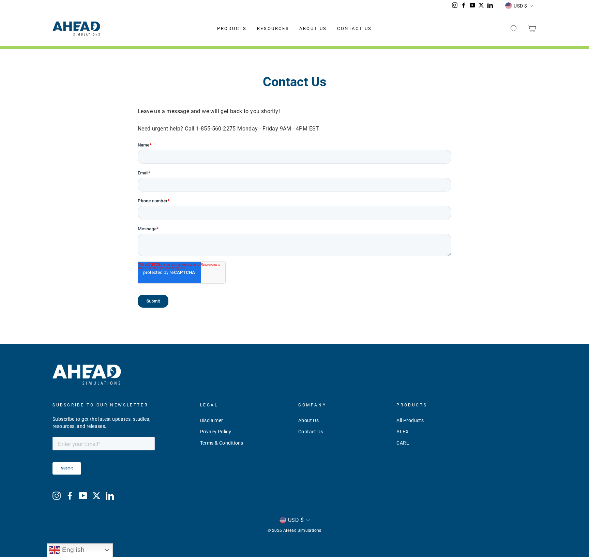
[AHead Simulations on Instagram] (56, 496)
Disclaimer (211, 420)
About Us (313, 28)
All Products (410, 420)
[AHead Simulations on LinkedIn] (110, 496)
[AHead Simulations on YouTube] (83, 496)
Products (232, 28)
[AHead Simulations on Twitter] (96, 496)
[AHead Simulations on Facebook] (70, 496)
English (72, 549)
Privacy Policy (215, 431)
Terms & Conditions (221, 443)
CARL (402, 443)
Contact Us (354, 28)
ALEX (402, 431)
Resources (273, 28)
